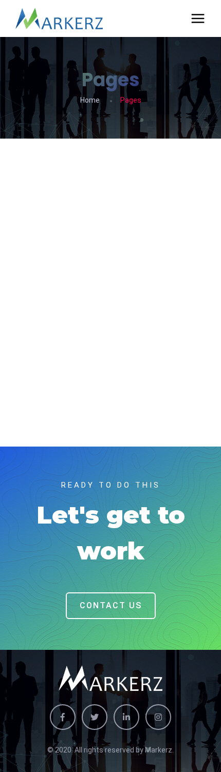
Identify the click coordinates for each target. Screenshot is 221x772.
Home (90, 100)
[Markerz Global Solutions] (59, 18)
